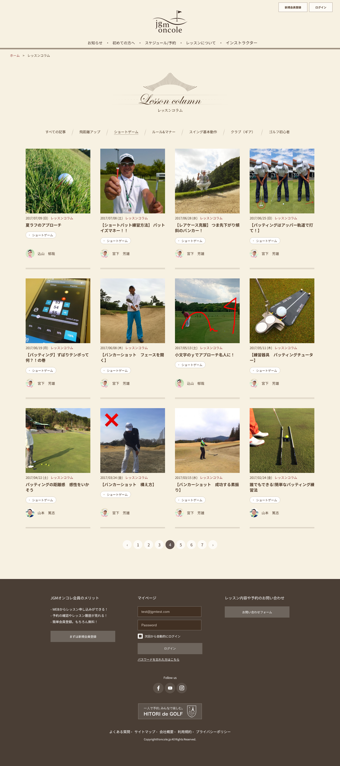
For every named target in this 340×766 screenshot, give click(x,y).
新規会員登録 (293, 7)
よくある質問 (119, 731)
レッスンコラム (62, 218)
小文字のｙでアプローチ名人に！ (205, 355)
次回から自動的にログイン (162, 636)
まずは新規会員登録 (82, 636)
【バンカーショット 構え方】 (128, 484)
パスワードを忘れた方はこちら (158, 659)
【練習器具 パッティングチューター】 (281, 357)
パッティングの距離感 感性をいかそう (57, 487)
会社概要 (166, 731)
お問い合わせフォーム (257, 612)
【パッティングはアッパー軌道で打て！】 (281, 227)
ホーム (15, 55)
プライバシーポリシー (213, 731)
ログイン (320, 7)
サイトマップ (144, 731)
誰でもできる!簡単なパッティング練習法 (282, 487)
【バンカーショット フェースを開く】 (132, 357)
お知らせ (95, 42)
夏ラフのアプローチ (43, 225)
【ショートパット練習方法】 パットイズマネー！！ (132, 227)
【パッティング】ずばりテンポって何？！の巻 (57, 357)
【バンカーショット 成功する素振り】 (207, 487)
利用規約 (185, 731)
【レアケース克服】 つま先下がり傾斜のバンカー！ (207, 227)
